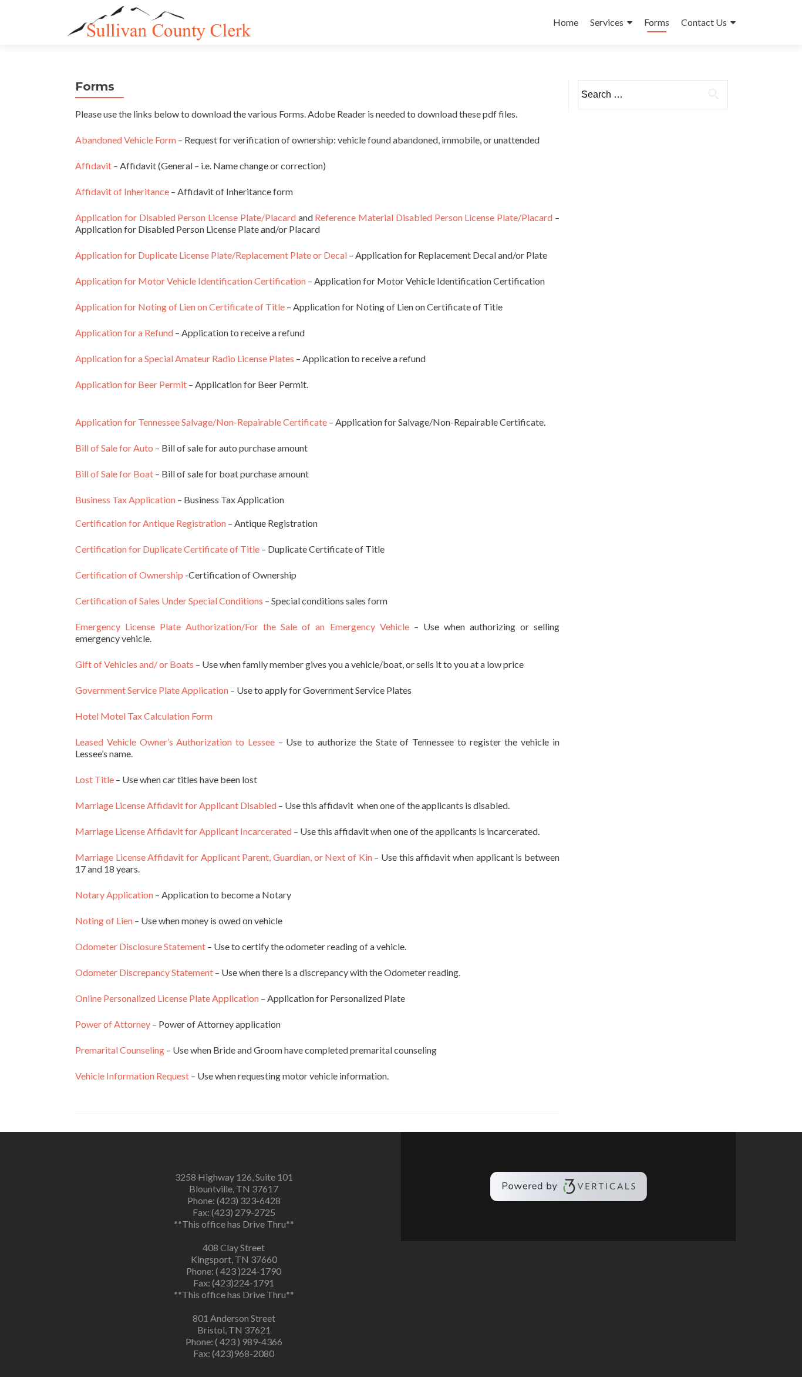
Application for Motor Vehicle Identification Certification (190, 280)
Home (565, 22)
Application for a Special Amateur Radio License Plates (184, 358)
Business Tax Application (125, 499)
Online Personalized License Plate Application (167, 998)
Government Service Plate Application (151, 690)
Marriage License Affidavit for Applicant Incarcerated (183, 831)
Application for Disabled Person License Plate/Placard (185, 217)
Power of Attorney (112, 1024)
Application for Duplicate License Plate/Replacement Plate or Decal (211, 254)
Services (607, 22)
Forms (656, 22)
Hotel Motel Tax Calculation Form (144, 715)
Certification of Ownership (129, 574)
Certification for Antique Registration (150, 523)
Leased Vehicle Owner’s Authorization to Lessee (175, 741)
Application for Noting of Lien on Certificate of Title (180, 306)
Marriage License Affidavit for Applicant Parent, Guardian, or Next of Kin (223, 857)
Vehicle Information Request (132, 1075)
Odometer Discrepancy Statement (144, 972)
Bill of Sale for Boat (114, 473)
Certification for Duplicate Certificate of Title (167, 548)
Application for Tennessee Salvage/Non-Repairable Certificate (201, 421)
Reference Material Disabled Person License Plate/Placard (433, 217)
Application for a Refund (124, 332)
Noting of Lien (104, 920)
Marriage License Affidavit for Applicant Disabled (176, 805)
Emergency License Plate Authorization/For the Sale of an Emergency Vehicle (242, 626)
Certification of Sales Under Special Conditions (169, 600)
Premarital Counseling (119, 1049)
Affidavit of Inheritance (122, 191)
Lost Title (94, 779)
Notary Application (114, 894)
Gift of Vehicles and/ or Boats (134, 664)
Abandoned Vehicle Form (125, 139)
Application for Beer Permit (131, 384)
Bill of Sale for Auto (114, 447)
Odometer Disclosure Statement (140, 946)
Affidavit (94, 165)
